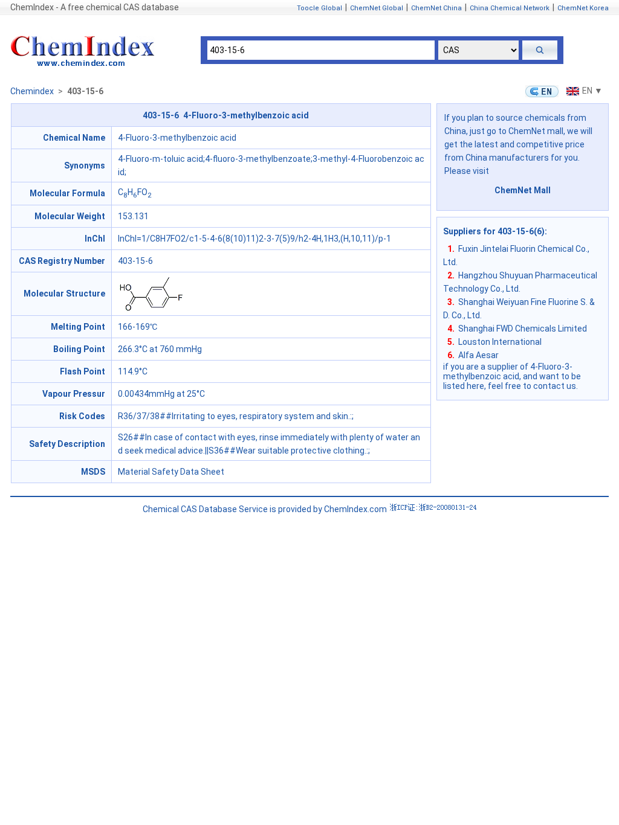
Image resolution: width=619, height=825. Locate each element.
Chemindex (32, 91)
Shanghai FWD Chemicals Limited (522, 328)
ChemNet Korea (583, 8)
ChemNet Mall (522, 190)
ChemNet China (436, 8)
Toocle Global (319, 8)
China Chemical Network (509, 8)
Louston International (500, 342)
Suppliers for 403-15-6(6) (494, 231)
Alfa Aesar (478, 355)
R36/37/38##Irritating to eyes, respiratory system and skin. (234, 416)
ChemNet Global (376, 8)
